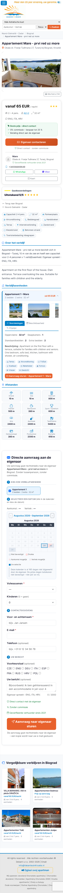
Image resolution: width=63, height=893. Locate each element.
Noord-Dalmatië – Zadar (13, 33)
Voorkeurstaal (21, 663)
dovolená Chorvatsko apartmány (31, 876)
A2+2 (26, 113)
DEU (28, 668)
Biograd (30, 33)
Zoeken (55, 27)
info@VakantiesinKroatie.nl (31, 865)
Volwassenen (16, 583)
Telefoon (18, 643)
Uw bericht (19, 679)
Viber (47, 172)
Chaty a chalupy (37, 882)
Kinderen (18, 596)
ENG (19, 668)
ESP (44, 668)
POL (36, 673)
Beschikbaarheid (36, 323)
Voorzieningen (16, 323)
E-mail (11, 630)
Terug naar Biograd (14, 203)
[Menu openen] (4, 3)
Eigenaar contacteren (33, 142)
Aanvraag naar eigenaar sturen (33, 724)
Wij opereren (12, 876)
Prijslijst (13, 328)
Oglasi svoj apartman (36, 870)
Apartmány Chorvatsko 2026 (38, 879)
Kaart (32, 178)
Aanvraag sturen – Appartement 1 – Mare (30, 376)
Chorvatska (19, 879)
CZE (10, 668)
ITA (36, 668)
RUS (18, 673)
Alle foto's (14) (54, 94)
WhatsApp (21, 172)
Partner (24, 885)
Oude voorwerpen (12, 885)
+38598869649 (17, 167)
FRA (9, 673)
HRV (27, 673)
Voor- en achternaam (20, 616)
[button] (31, 193)
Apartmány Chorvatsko (37, 885)
